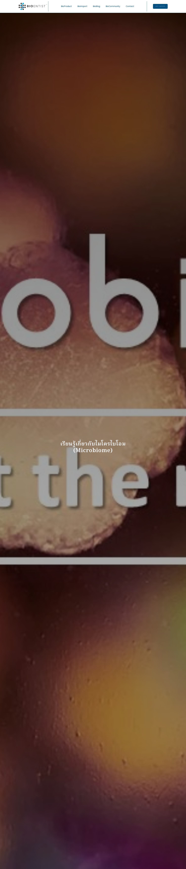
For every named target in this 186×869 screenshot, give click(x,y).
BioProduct (66, 6)
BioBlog (96, 6)
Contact (130, 6)
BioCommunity (113, 6)
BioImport (82, 6)
